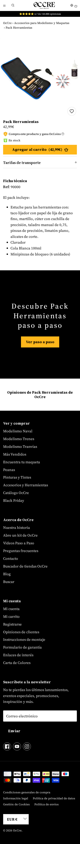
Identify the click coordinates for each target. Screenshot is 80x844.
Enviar (14, 730)
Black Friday (13, 500)
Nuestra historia (16, 527)
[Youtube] (17, 746)
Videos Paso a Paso (18, 542)
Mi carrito (11, 616)
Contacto (10, 558)
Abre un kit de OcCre (20, 535)
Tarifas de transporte (22, 162)
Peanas (9, 469)
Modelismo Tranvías (20, 446)
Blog (7, 573)
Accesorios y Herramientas (25, 484)
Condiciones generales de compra (26, 792)
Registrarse (12, 624)
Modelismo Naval (17, 431)
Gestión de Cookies (16, 804)
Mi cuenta (11, 608)
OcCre (7, 23)
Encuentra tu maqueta (21, 461)
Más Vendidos (14, 454)
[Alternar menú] (4, 5)
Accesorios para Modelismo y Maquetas (41, 23)
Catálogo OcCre (16, 492)
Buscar (8, 581)
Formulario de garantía (22, 647)
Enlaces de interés (18, 654)
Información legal (15, 798)
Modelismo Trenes (18, 438)
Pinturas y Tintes (17, 477)
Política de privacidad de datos (54, 798)
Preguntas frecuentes (20, 550)
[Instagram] (27, 746)
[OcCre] (44, 5)
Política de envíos (46, 804)
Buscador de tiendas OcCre (25, 566)
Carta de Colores (16, 662)
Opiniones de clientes (21, 631)
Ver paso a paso (40, 341)
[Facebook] (7, 746)
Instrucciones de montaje (24, 639)
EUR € (12, 819)
